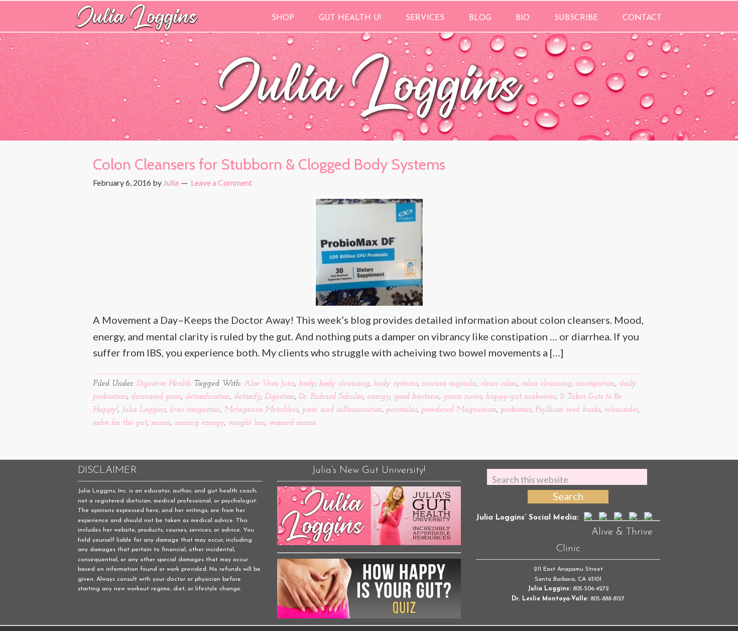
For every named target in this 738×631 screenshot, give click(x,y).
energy (378, 397)
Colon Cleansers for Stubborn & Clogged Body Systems (269, 164)
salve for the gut (120, 423)
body (307, 384)
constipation (595, 384)
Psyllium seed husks (567, 410)
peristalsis (401, 410)
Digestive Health (164, 384)
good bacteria (416, 397)
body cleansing (344, 384)
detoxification (207, 397)
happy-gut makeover (520, 397)
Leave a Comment (221, 182)
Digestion (280, 397)
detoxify (247, 397)
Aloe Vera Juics (269, 384)
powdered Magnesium (459, 410)
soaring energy (199, 423)
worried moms (292, 423)
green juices (462, 397)
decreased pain (156, 397)
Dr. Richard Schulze (331, 397)
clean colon (498, 384)
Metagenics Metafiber (261, 410)
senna (161, 423)
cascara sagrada (449, 384)
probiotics (516, 410)
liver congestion (195, 410)
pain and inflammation (342, 410)
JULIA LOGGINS (136, 16)
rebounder (621, 410)
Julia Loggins (144, 410)
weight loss (246, 423)
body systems (396, 384)
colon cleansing (546, 384)
